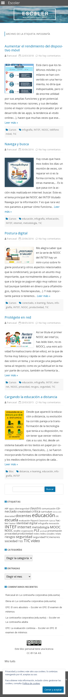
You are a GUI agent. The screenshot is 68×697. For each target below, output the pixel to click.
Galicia (52, 521)
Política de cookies (31, 683)
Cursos (12, 129)
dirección (57, 512)
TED (20, 541)
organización (27, 530)
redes (36, 533)
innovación (54, 523)
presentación (55, 530)
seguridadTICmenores (46, 537)
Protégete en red (18, 317)
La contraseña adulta (16, 621)
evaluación (24, 520)
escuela (11, 520)
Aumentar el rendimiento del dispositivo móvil (34, 48)
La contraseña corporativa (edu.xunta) (39, 595)
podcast (43, 531)
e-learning (40, 302)
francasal (12, 55)
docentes (23, 515)
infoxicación (52, 218)
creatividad (24, 511)
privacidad (24, 386)
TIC (15, 133)
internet (18, 223)
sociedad (11, 541)
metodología (30, 223)
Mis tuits (10, 661)
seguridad (45, 386)
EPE (57, 516)
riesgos (35, 386)
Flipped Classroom (40, 520)
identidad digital (26, 523)
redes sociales (47, 533)
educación (27, 218)
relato (58, 533)
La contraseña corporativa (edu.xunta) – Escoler (31, 617)
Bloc (11, 471)
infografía (27, 129)
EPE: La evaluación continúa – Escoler (25, 628)
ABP (6, 508)
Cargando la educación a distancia (31, 397)
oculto (17, 530)
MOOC (55, 527)
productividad (36, 307)
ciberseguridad (22, 508)
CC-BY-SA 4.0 (34, 653)
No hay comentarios (50, 55)
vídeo (35, 540)
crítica (35, 511)
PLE (36, 530)
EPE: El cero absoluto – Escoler (21, 607)
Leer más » (11, 122)
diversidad (10, 516)
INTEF (37, 129)
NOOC (45, 129)
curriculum (46, 511)
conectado (28, 302)
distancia (24, 471)
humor (12, 523)
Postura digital (16, 233)
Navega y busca (17, 144)
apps (11, 508)
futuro (50, 302)
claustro (35, 508)
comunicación (49, 508)
